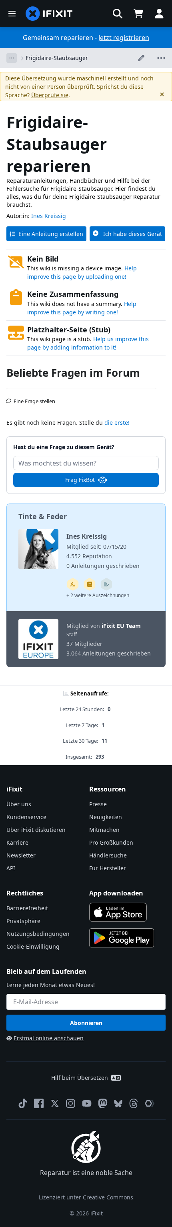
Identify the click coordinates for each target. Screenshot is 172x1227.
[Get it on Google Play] (121, 937)
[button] (118, 14)
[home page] (49, 13)
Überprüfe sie (49, 95)
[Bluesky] (118, 1103)
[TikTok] (23, 1103)
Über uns (18, 804)
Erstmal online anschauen (49, 1038)
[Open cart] (138, 14)
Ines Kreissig (48, 216)
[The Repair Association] (149, 1103)
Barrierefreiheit (27, 908)
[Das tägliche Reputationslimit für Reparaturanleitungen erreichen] (89, 584)
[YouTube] (87, 1103)
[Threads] (133, 1103)
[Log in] (159, 14)
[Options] (11, 58)
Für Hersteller (107, 868)
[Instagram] (71, 1103)
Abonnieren (86, 1023)
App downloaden (116, 893)
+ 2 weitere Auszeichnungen (97, 595)
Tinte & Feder (42, 516)
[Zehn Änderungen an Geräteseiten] (106, 584)
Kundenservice (26, 817)
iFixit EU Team (121, 625)
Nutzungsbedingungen (38, 933)
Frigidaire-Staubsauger (57, 58)
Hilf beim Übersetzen (79, 1077)
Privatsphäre (23, 921)
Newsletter (21, 855)
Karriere (17, 842)
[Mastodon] (103, 1103)
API (10, 868)
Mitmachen (104, 829)
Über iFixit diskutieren (36, 829)
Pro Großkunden (111, 842)
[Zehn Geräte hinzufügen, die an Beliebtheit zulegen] (72, 584)
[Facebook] (39, 1103)
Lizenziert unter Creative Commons (86, 1197)
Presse (98, 804)
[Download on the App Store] (118, 912)
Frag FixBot (80, 480)
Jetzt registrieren (123, 37)
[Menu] (12, 13)
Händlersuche (108, 855)
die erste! (117, 422)
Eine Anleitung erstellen (50, 234)
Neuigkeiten (105, 817)
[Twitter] (55, 1103)
